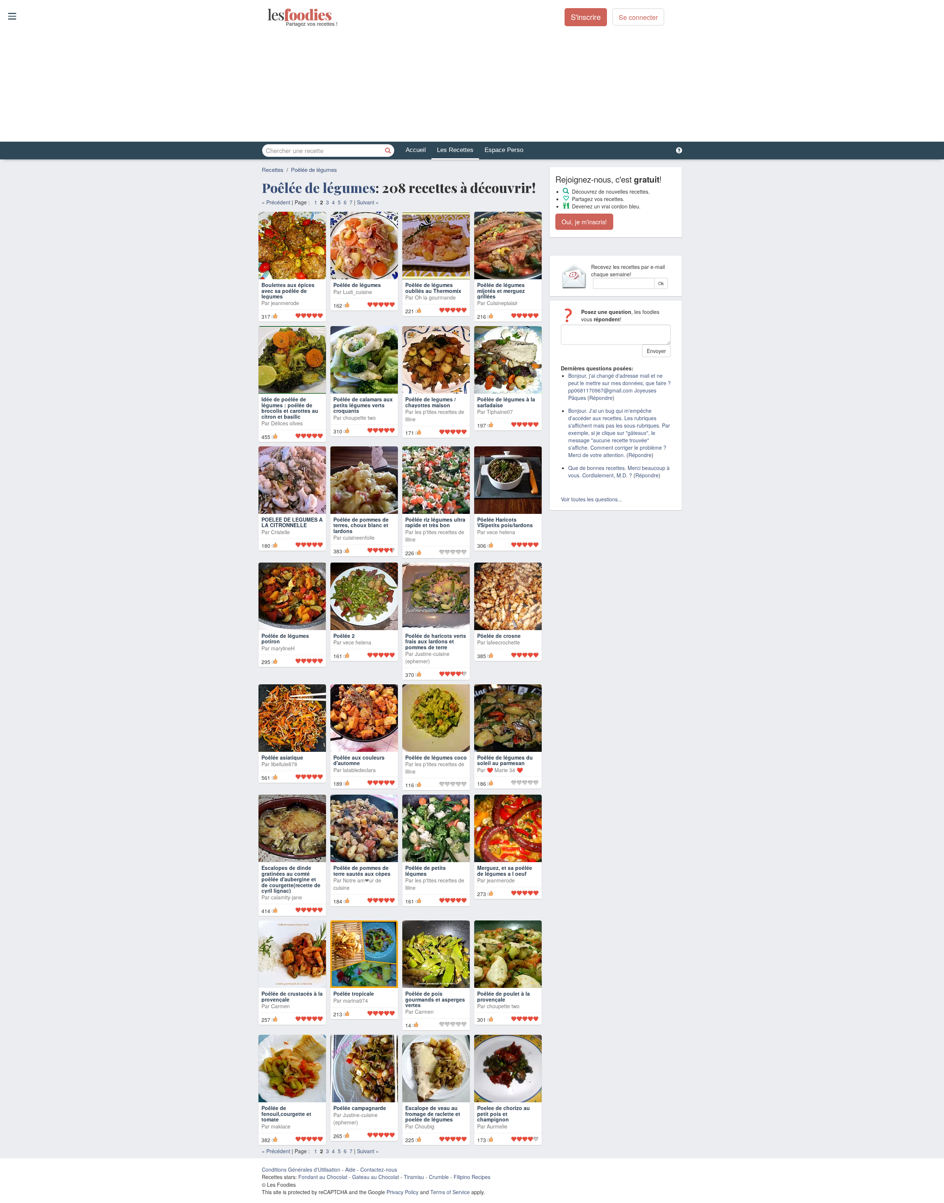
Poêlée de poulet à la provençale (503, 996)
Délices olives (287, 423)
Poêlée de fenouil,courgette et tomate (286, 1113)
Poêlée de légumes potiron (285, 638)
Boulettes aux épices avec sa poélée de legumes (288, 290)
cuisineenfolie (359, 537)
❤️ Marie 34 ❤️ (505, 770)
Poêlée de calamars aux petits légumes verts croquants (363, 404)
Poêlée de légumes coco (436, 757)
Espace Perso (504, 149)
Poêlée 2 (344, 635)
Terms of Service (450, 1192)
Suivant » (368, 202)
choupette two (359, 417)
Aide (350, 1169)
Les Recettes (455, 149)
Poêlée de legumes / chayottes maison (430, 401)
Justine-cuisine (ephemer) (427, 657)
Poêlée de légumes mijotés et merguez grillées (501, 290)
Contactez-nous (378, 1169)
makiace (281, 1126)
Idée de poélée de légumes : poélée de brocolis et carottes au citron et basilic (289, 407)
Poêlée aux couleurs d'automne (359, 760)
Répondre (600, 397)
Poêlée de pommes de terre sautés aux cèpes (362, 870)
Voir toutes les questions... (591, 499)
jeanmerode (285, 303)
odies (268, 14)
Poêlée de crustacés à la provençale (292, 996)
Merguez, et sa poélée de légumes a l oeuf (504, 870)
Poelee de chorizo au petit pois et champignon (503, 1113)
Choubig (424, 1126)
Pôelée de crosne (499, 635)
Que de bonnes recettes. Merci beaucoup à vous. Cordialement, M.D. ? (619, 471)
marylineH (283, 648)
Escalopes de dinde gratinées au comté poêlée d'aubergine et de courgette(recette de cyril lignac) (290, 879)
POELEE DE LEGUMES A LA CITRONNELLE (292, 522)
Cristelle (280, 532)
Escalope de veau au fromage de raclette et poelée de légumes (432, 1113)
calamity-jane (286, 897)
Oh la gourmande (435, 297)
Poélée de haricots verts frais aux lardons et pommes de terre (435, 641)
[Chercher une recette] (388, 150)
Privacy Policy (402, 1192)
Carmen (280, 1006)
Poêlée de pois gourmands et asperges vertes (435, 999)
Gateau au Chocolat (375, 1176)
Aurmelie (497, 1126)
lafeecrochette (503, 642)
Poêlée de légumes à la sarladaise (506, 401)
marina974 (355, 1000)
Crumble (439, 1176)
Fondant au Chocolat (322, 1176)
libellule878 (284, 764)
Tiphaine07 (500, 411)
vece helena (501, 532)
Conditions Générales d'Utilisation (301, 1169)
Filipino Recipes (472, 1176)
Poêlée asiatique (282, 757)
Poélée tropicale (353, 993)
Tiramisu (414, 1176)
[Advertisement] (472, 84)
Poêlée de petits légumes (425, 870)
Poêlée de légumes (314, 169)
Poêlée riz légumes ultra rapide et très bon (435, 522)
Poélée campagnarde (359, 1108)
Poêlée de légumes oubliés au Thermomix (433, 287)
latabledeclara (359, 770)
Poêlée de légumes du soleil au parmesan (505, 760)
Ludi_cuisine (357, 291)
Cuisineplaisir (502, 303)
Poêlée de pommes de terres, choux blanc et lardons (361, 525)
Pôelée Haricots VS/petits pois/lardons (505, 522)
